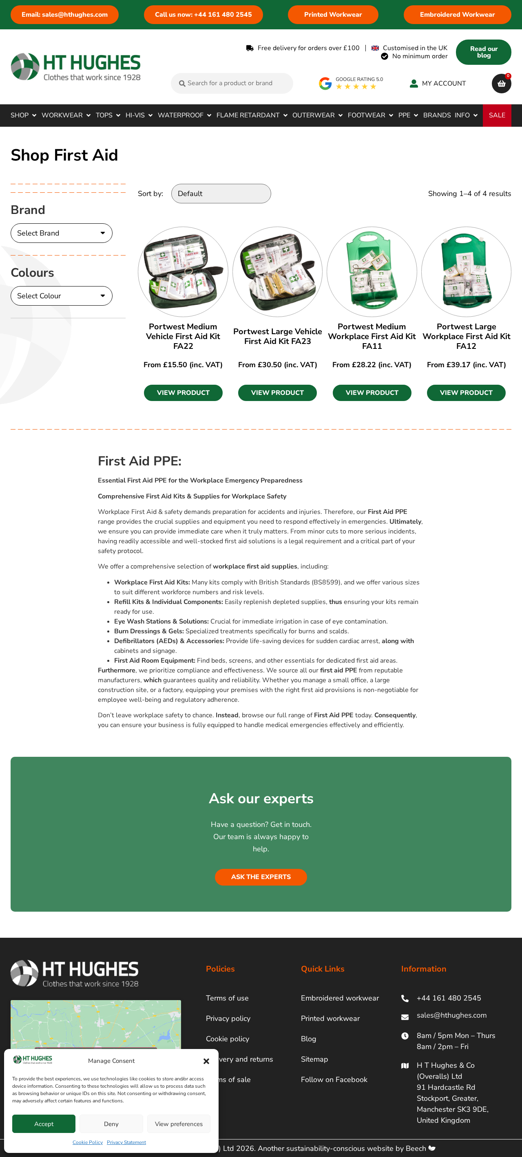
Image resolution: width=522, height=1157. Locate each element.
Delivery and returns (239, 1059)
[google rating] (351, 83)
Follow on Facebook (334, 1079)
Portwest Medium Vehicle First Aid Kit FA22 (183, 336)
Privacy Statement (126, 1142)
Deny (111, 1124)
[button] (206, 1061)
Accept (43, 1124)
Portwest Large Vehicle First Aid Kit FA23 (277, 336)
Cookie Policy (88, 1142)
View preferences (179, 1124)
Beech (417, 1148)
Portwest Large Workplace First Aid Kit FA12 (466, 336)
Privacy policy (228, 1018)
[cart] (501, 83)
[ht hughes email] (453, 1017)
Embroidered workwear (340, 998)
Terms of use (227, 998)
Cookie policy (227, 1039)
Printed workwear (330, 1018)
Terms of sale (228, 1079)
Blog (308, 1039)
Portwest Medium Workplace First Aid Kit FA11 (372, 336)
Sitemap (314, 1059)
